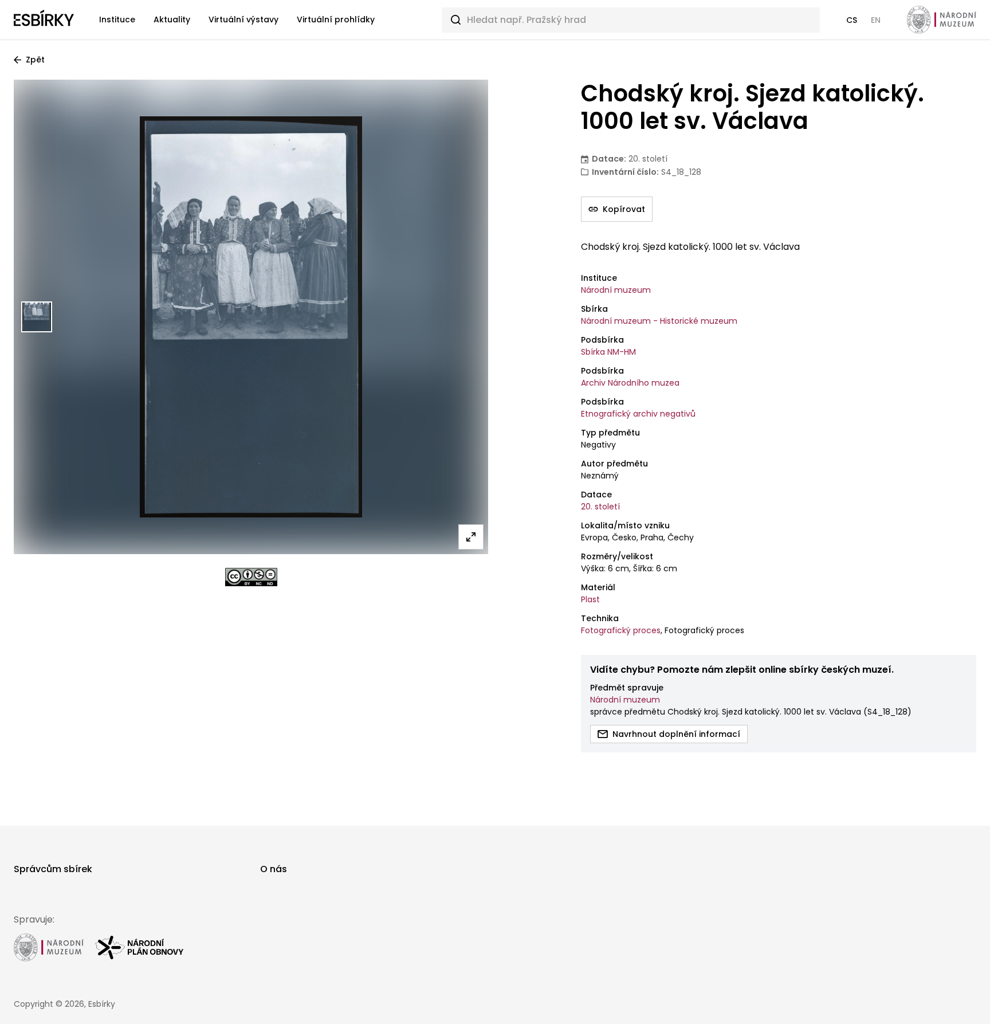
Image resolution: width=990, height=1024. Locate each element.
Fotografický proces (621, 630)
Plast (590, 599)
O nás (273, 869)
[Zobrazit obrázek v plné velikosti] (471, 537)
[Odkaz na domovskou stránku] (44, 20)
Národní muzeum (616, 290)
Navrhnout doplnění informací (676, 734)
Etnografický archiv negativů (638, 413)
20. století (600, 506)
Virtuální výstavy (243, 19)
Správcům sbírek (53, 869)
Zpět (35, 59)
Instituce (117, 19)
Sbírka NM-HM (608, 352)
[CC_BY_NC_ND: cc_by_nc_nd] (251, 577)
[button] (851, 20)
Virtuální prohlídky (336, 19)
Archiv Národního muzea (630, 383)
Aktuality (172, 19)
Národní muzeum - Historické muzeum (659, 321)
